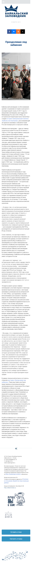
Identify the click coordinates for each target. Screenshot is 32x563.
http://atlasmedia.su (10, 488)
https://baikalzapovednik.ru (13, 474)
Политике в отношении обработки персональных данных (16, 481)
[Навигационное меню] (3, 1)
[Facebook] (9, 31)
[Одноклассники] (18, 31)
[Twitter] (22, 31)
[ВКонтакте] (14, 31)
